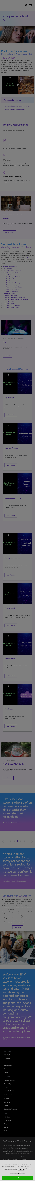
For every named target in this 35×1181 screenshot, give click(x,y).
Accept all (17, 1177)
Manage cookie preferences (17, 1173)
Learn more (21, 1169)
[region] (17, 1170)
